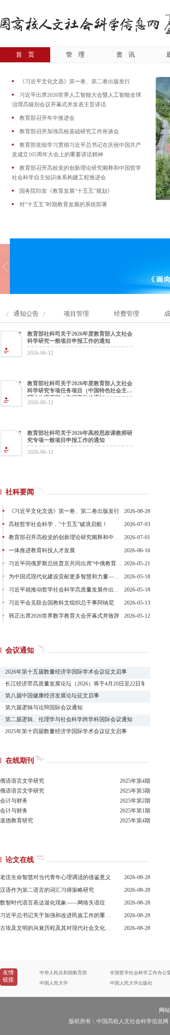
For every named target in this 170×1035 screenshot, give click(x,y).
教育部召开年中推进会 (46, 118)
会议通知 (20, 650)
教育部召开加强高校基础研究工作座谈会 (68, 131)
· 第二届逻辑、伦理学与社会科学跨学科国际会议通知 (66, 719)
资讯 (125, 54)
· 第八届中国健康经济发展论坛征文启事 (49, 696)
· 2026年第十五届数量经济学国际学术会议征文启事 (63, 672)
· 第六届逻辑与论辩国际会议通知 (41, 707)
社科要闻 (20, 492)
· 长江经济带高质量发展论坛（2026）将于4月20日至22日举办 (72, 684)
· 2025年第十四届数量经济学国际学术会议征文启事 (63, 731)
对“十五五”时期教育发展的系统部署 (62, 204)
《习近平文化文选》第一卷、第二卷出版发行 (74, 81)
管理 (75, 54)
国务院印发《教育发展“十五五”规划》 (65, 191)
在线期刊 (20, 760)
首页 (25, 54)
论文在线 (20, 860)
